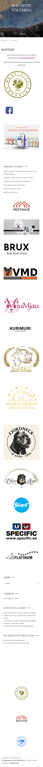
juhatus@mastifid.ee (27, 58)
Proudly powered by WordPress (13, 760)
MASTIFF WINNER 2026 (12, 189)
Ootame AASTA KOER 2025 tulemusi (17, 181)
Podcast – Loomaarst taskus (14, 623)
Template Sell (14, 763)
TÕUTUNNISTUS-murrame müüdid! (16, 643)
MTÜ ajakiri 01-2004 (11, 598)
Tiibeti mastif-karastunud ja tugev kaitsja (18, 626)
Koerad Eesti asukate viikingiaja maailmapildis (20, 621)
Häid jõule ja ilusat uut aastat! (14, 185)
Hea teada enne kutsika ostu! (14, 640)
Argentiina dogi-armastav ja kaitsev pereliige (20, 613)
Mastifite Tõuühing (21, 8)
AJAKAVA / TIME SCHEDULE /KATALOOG (18, 178)
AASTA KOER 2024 (10, 192)
